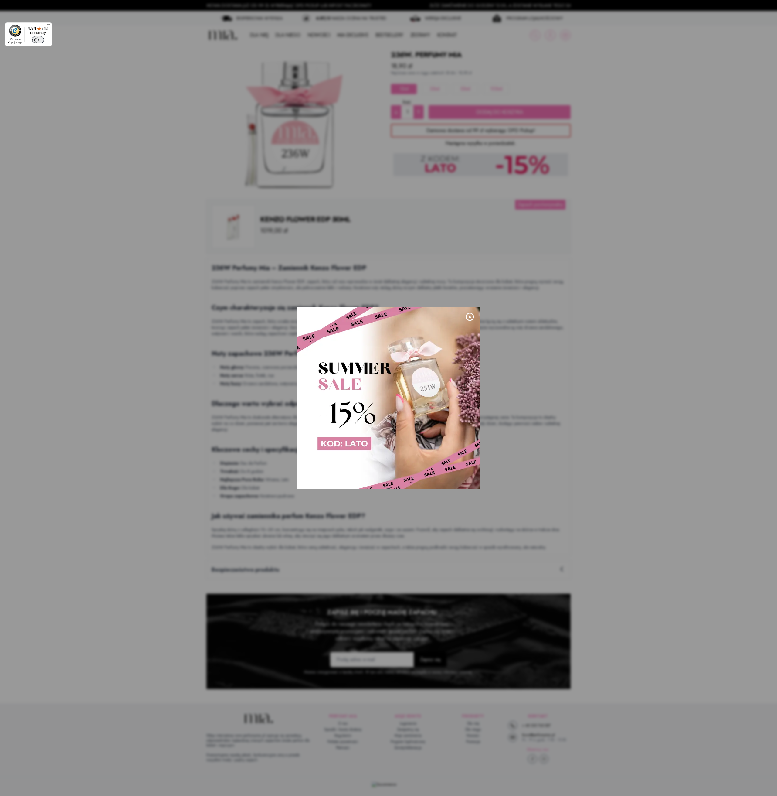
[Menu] (48, 26)
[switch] (38, 39)
